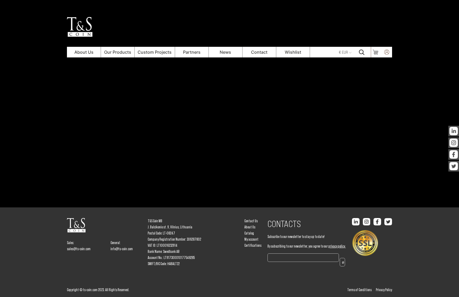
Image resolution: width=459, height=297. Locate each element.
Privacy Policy (384, 290)
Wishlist (293, 52)
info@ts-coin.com (121, 249)
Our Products (117, 52)
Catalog (249, 233)
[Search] (361, 52)
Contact (259, 52)
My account (251, 239)
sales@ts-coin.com (79, 249)
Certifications (252, 245)
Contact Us (251, 221)
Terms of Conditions (359, 290)
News (225, 52)
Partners (192, 52)
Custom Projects (155, 52)
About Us (84, 52)
